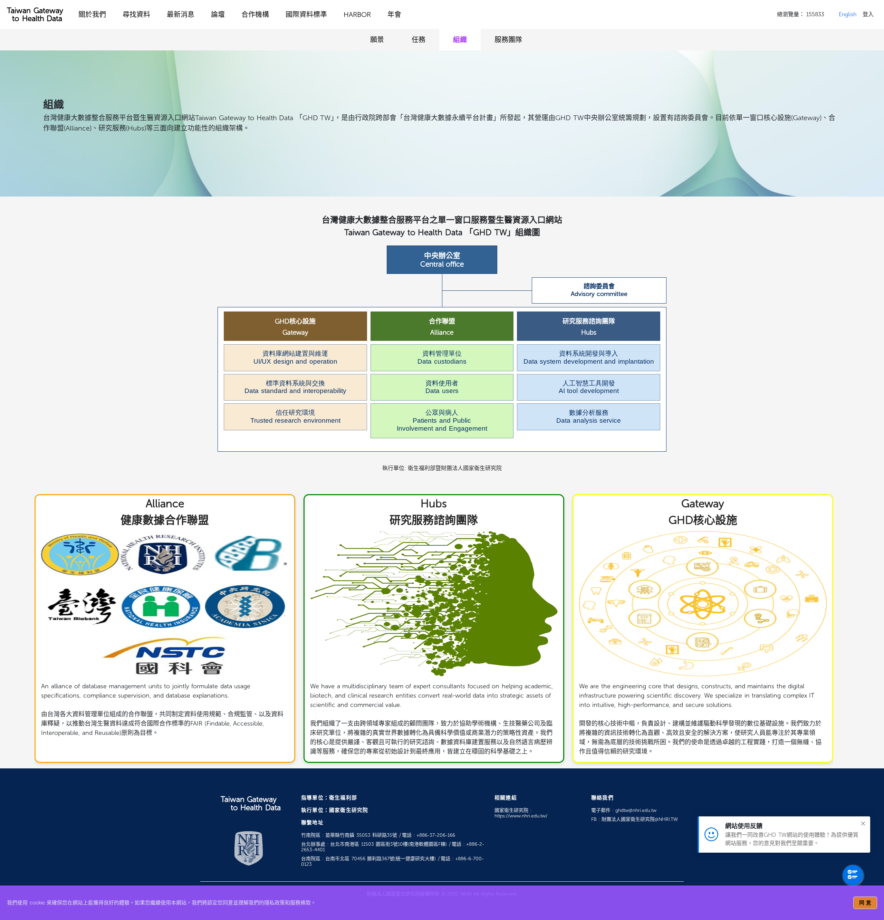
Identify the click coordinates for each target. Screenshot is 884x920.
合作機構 (255, 14)
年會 (394, 14)
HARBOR (357, 14)
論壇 (218, 14)
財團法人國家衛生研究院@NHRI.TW (640, 819)
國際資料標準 (306, 14)
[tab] (377, 39)
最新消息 (180, 14)
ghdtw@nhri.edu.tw (635, 810)
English (847, 14)
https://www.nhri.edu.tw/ (520, 816)
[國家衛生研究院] (248, 847)
